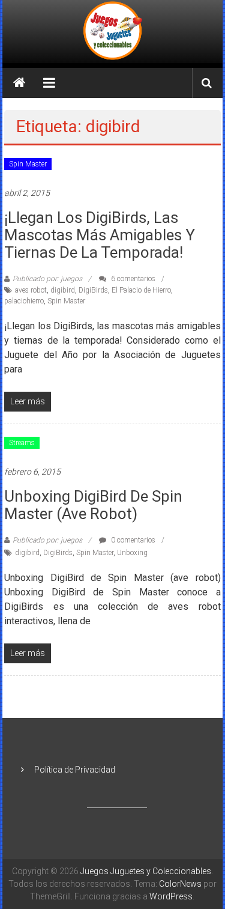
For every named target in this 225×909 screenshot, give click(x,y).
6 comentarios (132, 279)
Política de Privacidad (74, 769)
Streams (22, 443)
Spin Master (28, 164)
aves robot (31, 290)
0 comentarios (132, 540)
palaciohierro (24, 301)
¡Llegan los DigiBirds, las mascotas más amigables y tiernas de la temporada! (99, 234)
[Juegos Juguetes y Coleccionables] (112, 31)
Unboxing (132, 553)
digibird (62, 290)
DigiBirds (93, 290)
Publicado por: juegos (47, 279)
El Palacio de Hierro (141, 290)
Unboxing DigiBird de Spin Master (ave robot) (93, 505)
